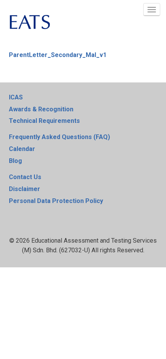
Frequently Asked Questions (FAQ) (59, 137)
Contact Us (25, 177)
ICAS (16, 97)
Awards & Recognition (41, 109)
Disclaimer (24, 189)
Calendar (22, 149)
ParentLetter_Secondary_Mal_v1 (58, 55)
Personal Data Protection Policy (56, 201)
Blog (15, 160)
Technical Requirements (44, 120)
